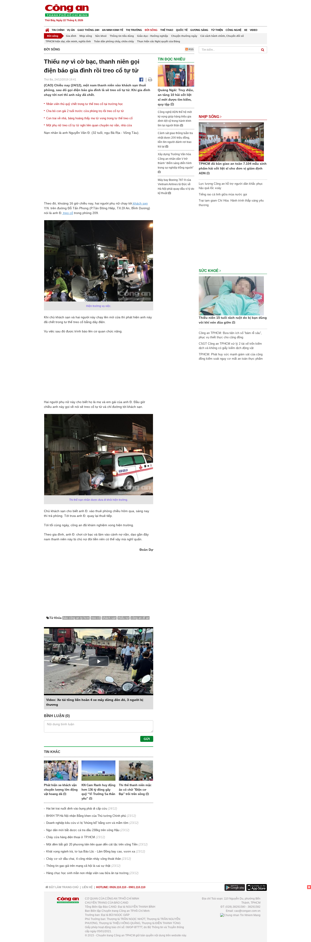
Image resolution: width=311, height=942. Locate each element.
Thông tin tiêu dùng (122, 36)
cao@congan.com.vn (247, 910)
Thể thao (166, 30)
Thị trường (134, 30)
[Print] (150, 79)
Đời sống (151, 30)
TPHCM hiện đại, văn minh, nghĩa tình (68, 41)
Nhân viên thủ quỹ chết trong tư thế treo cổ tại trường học (84, 104)
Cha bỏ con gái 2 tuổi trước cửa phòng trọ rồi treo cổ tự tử (85, 111)
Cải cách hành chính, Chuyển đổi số (222, 36)
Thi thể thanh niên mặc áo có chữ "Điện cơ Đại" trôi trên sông (135, 789)
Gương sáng (199, 30)
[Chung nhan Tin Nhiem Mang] (240, 915)
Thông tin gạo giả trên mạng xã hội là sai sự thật (78, 865)
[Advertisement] (184, 13)
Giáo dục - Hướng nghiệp (152, 36)
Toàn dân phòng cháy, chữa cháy (114, 41)
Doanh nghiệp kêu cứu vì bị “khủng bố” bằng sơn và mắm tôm (87, 823)
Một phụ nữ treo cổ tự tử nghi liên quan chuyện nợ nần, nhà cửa (89, 125)
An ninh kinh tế (112, 30)
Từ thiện (217, 30)
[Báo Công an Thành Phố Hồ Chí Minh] (47, 29)
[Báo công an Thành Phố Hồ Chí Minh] (66, 10)
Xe (245, 30)
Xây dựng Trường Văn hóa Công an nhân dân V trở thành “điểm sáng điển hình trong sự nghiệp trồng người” (176, 161)
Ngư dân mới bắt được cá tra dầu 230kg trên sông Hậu (82, 830)
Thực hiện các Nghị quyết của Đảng (158, 41)
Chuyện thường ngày (184, 36)
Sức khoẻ (101, 36)
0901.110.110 (137, 887)
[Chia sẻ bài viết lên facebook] (141, 79)
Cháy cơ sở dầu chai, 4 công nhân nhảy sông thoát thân (83, 858)
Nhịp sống (85, 36)
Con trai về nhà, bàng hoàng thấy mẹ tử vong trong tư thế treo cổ (89, 118)
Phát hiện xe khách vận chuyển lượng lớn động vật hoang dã (61, 789)
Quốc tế (182, 30)
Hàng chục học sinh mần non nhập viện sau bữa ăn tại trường (87, 873)
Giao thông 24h (88, 30)
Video (253, 30)
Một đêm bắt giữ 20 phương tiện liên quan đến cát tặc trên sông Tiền (92, 844)
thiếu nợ (123, 618)
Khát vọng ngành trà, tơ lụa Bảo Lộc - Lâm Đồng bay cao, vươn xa (90, 851)
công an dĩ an (140, 618)
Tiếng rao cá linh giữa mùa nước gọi (223, 194)
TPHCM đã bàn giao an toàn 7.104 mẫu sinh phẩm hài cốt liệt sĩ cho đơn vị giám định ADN (233, 168)
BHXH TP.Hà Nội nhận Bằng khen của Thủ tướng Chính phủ (86, 815)
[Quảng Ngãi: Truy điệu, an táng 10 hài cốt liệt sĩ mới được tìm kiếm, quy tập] (176, 75)
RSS (191, 49)
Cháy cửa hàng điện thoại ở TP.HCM (70, 837)
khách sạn (140, 203)
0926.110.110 (118, 887)
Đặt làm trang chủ (63, 887)
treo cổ (67, 213)
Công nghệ (233, 30)
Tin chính (58, 30)
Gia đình (71, 36)
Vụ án (71, 30)
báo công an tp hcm (76, 618)
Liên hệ (87, 887)
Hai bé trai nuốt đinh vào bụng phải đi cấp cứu (76, 808)
